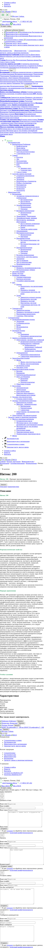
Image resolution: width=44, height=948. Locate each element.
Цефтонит (12, 721)
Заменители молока (23, 310)
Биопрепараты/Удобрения (21, 144)
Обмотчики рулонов (23, 384)
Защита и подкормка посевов (22, 338)
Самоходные (24, 410)
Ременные (24, 380)
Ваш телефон (4, 806)
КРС (13, 282)
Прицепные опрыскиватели (30, 354)
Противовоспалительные (25, 233)
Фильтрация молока (23, 264)
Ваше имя (3, 804)
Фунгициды (20, 190)
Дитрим (10, 725)
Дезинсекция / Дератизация (26, 216)
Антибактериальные (23, 205)
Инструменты (25, 201)
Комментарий (5, 864)
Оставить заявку (6, 26)
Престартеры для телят (28, 303)
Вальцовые (24, 378)
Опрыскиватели (22, 353)
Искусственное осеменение (30, 223)
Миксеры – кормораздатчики (26, 404)
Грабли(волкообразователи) (26, 375)
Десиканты (20, 179)
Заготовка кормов (18, 271)
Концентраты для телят (28, 299)
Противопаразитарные (24, 247)
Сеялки (18, 332)
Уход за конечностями (24, 262)
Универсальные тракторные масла (28, 434)
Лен (17, 159)
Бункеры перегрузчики (24, 399)
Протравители (21, 185)
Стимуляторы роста (23, 153)
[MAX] (14, 11)
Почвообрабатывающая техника (23, 319)
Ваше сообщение (6, 924)
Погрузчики (16, 386)
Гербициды (20, 177)
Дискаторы (20, 321)
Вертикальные (25, 406)
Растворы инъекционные (25, 255)
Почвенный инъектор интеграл (31, 342)
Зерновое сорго (25, 168)
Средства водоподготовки (25, 152)
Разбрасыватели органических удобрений (33, 350)
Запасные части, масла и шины (18, 447)
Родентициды (21, 187)
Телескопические (22, 388)
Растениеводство (14, 142)
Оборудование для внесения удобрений (30, 340)
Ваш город (3, 810)
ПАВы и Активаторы (24, 183)
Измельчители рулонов (24, 402)
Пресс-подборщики (23, 377)
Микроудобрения (22, 150)
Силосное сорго (26, 170)
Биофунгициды (21, 146)
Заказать (20, 721)
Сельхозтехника (13, 318)
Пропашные (24, 334)
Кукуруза (19, 157)
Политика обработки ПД (12, 774)
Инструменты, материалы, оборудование (25, 221)
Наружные (24, 236)
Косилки (19, 371)
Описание (3, 486)
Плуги (18, 329)
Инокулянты (20, 148)
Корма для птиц (17, 273)
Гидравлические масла (24, 421)
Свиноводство (17, 308)
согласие (10, 831)
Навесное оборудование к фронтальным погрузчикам (25, 394)
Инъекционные (25, 203)
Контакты (7, 6)
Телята (18, 295)
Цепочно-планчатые (27, 382)
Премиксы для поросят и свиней (27, 312)
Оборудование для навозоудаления (24, 415)
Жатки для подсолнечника (29, 364)
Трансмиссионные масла (25, 432)
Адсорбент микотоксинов (25, 281)
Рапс (18, 164)
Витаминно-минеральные (25, 211)
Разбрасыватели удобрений (29, 343)
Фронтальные (21, 389)
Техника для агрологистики (22, 397)
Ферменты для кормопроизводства (28, 268)
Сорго (18, 166)
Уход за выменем (22, 260)
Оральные (24, 209)
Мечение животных (27, 225)
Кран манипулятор (22, 391)
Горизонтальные (26, 408)
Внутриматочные (26, 200)
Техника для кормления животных (24, 401)
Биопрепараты (17, 266)
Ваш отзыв (4, 827)
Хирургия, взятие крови (28, 229)
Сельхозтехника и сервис (16, 444)
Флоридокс (14, 723)
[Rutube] (8, 11)
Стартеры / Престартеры (24, 316)
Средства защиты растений (21, 174)
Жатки (18, 360)
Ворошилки (20, 373)
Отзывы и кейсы (10, 2)
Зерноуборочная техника (21, 358)
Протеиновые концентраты (26, 314)
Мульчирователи (22, 327)
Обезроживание (22, 231)
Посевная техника (18, 330)
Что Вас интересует (7, 887)
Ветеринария (16, 194)
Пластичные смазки (23, 430)
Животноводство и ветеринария (18, 441)
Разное (22, 227)
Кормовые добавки (19, 275)
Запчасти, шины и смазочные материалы (22, 417)
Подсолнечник (21, 161)
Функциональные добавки (25, 270)
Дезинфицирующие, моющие (26, 218)
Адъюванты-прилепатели (25, 176)
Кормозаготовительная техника (23, 369)
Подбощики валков (23, 365)
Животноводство (14, 192)
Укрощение (20, 259)
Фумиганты (20, 188)
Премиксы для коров (27, 290)
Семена (14, 155)
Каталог (10, 140)
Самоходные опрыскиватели (30, 356)
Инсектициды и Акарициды (26, 181)
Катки (18, 325)
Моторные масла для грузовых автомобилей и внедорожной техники (29, 423)
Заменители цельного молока (30, 297)
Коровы (19, 284)
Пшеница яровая (22, 163)
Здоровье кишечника (23, 277)
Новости (7, 4)
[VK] (2, 11)
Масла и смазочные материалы (23, 419)
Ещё (11, 70)
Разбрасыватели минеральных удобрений (33, 346)
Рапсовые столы (22, 367)
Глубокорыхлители (23, 323)
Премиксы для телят (27, 301)
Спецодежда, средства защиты (27, 257)
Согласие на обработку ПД (13, 773)
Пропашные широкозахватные (31, 336)
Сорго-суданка (21, 172)
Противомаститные (23, 238)
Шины (14, 436)
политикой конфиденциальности (21, 833)
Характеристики (13, 486)
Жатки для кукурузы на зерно (30, 362)
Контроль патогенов (23, 279)
